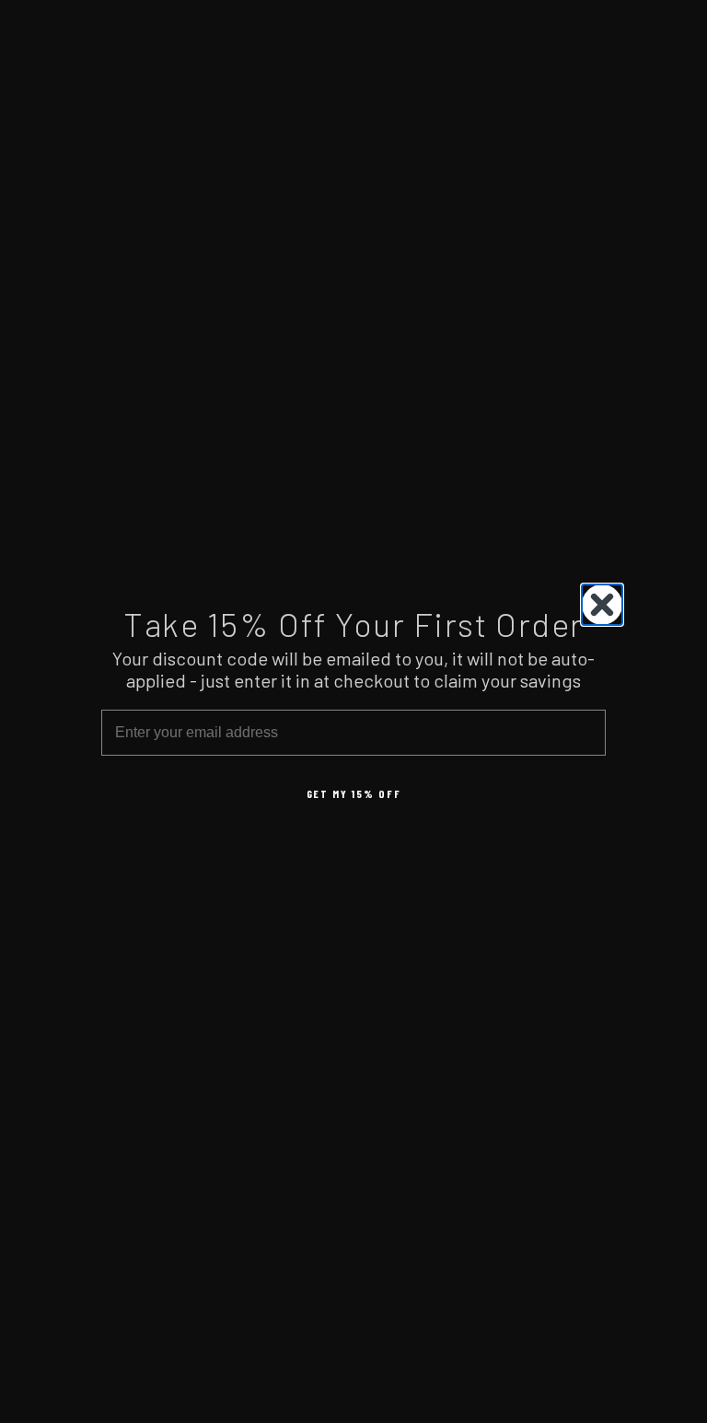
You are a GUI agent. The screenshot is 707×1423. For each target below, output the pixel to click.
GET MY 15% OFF (354, 793)
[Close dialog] (602, 604)
